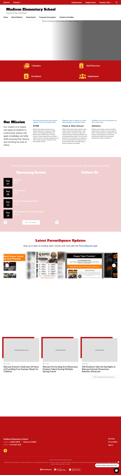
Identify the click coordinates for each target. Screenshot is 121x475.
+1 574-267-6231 (15, 445)
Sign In (110, 445)
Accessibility (112, 442)
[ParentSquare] (46, 469)
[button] (17, 2)
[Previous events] (5, 222)
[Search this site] (116, 2)
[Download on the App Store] (74, 469)
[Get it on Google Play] (60, 469)
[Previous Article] (7, 265)
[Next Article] (114, 265)
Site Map (111, 439)
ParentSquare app (88, 245)
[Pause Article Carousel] (80, 277)
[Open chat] (116, 470)
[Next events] (57, 222)
